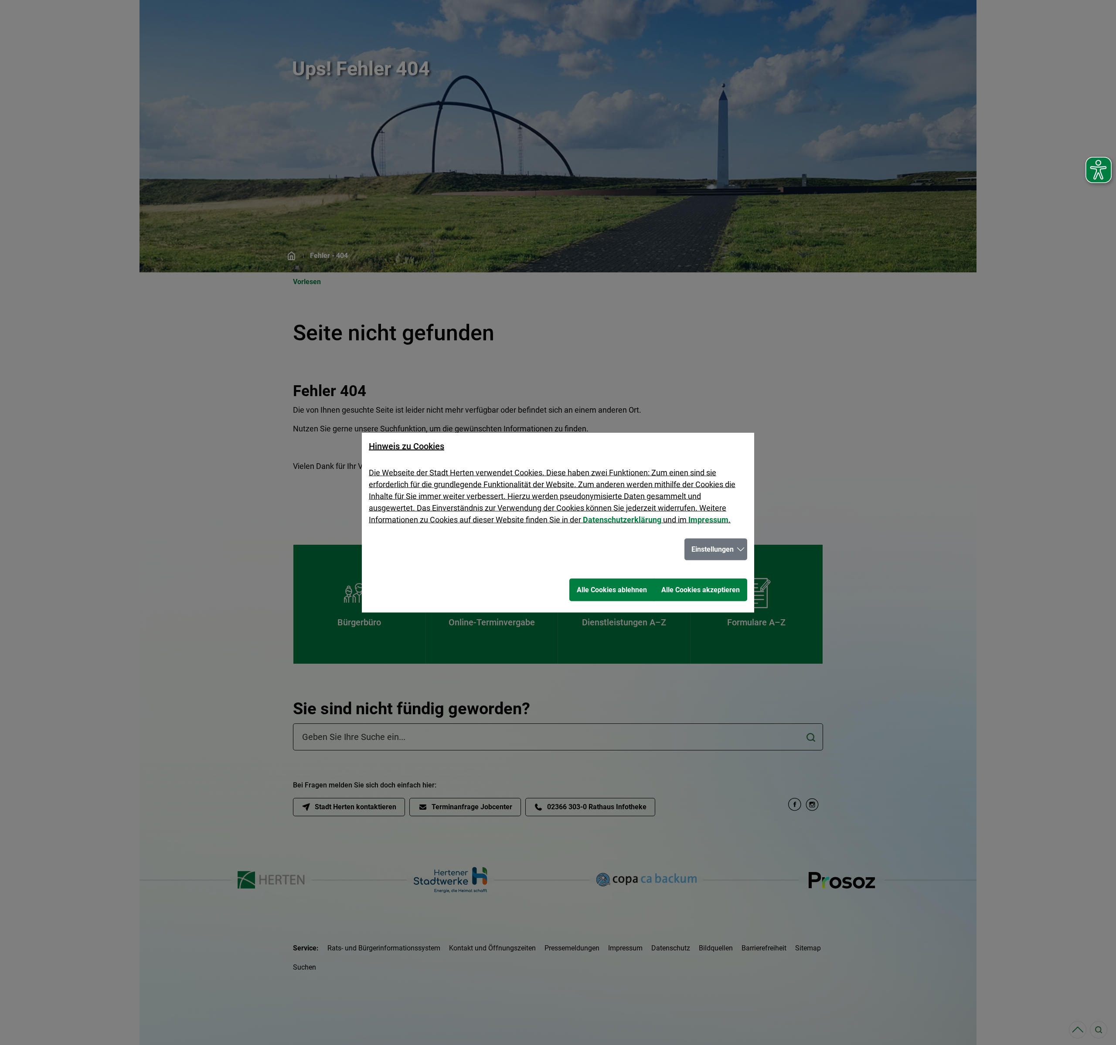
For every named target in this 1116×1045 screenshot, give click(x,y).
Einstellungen (712, 549)
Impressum (708, 519)
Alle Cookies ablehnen (612, 590)
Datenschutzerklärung (622, 519)
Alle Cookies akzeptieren (700, 590)
